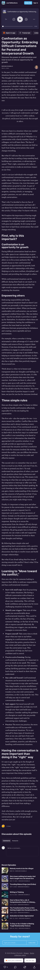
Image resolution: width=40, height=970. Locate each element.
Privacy (26, 953)
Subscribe (28, 3)
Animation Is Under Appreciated (22, 916)
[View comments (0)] (15, 967)
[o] (5, 870)
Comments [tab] (6, 841)
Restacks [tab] (15, 841)
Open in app (10, 33)
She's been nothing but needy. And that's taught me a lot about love (22, 877)
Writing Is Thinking (17, 892)
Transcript (26, 33)
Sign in (35, 3)
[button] (6, 19)
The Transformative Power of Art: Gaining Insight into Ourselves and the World (24, 909)
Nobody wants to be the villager (22, 868)
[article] (20, 870)
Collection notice (20, 955)
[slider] (18, 26)
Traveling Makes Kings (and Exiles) (23, 884)
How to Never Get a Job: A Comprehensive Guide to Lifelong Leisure (22, 901)
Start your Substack (15, 960)
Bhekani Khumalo (7, 66)
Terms (32, 953)
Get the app (30, 960)
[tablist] (10, 841)
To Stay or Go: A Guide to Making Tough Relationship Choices (22, 925)
